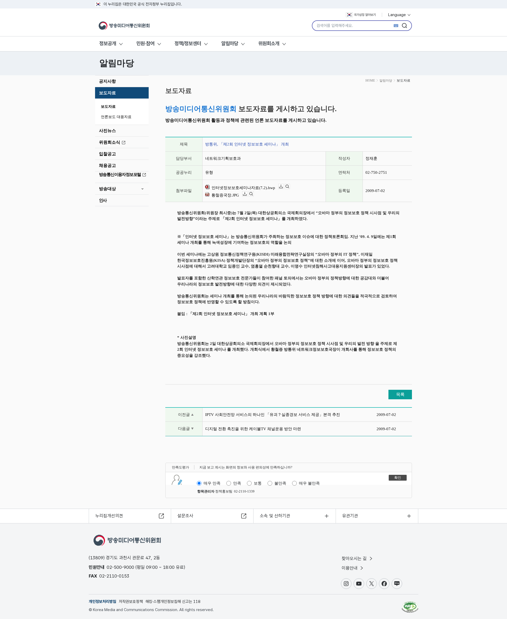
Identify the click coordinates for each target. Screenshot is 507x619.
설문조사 (185, 515)
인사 (103, 200)
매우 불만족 (309, 483)
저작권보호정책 (131, 601)
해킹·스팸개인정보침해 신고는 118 (172, 601)
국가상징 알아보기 (365, 15)
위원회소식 (109, 142)
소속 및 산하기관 (275, 515)
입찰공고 (107, 154)
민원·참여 (145, 43)
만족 (237, 483)
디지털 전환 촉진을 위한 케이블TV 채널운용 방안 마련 (253, 429)
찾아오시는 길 (355, 558)
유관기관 (350, 515)
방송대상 (107, 188)
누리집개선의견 (109, 515)
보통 (258, 483)
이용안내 (350, 568)
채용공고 (107, 165)
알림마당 (229, 43)
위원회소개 (268, 43)
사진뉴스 (107, 130)
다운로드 (283, 186)
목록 (400, 394)
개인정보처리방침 (102, 601)
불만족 (280, 483)
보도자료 (107, 93)
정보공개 (107, 43)
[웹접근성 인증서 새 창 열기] (410, 604)
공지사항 (107, 81)
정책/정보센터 (188, 43)
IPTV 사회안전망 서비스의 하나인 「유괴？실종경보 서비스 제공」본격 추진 (272, 414)
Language (397, 14)
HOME (370, 80)
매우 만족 (212, 483)
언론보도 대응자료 (116, 117)
